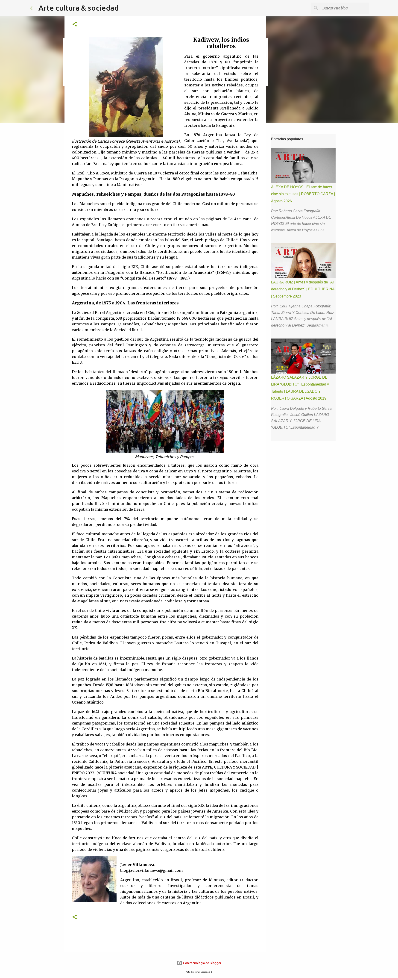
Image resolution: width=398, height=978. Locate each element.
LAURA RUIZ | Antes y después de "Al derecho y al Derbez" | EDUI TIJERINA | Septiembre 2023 (302, 289)
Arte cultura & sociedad (78, 8)
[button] (74, 24)
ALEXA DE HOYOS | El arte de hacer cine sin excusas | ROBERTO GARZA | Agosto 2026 (303, 194)
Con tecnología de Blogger (201, 963)
